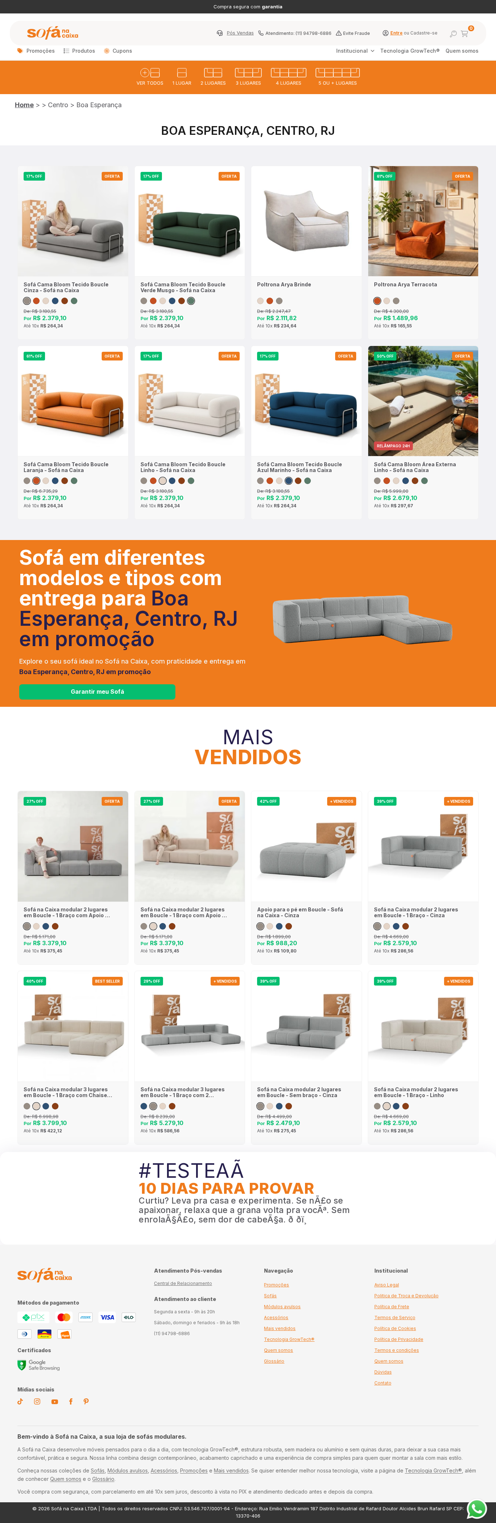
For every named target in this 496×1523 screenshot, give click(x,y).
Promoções (41, 51)
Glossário (274, 1361)
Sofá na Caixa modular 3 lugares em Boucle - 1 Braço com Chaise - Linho (67, 1092)
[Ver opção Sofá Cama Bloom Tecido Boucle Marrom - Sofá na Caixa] (64, 301)
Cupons (122, 51)
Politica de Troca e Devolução (406, 1295)
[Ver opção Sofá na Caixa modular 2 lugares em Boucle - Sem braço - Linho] (270, 1106)
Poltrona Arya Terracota (405, 284)
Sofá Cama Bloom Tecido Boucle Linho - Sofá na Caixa (183, 467)
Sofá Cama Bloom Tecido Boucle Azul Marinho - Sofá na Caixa (299, 467)
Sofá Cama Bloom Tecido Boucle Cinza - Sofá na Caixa (66, 287)
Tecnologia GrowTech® (410, 51)
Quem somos (462, 51)
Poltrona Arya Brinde (284, 284)
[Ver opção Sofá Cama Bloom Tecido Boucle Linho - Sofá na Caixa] (45, 301)
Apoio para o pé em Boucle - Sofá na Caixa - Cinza (300, 912)
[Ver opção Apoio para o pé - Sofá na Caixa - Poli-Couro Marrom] (288, 926)
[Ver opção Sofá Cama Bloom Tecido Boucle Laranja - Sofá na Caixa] (36, 301)
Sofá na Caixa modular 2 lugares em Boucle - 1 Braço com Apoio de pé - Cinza (67, 912)
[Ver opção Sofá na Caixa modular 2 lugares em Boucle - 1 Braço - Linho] (386, 926)
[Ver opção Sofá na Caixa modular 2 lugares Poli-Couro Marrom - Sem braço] (288, 1106)
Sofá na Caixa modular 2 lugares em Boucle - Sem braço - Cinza (299, 1092)
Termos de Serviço (394, 1317)
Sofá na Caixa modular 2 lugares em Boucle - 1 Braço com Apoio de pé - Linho (184, 912)
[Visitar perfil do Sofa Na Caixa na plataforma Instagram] (37, 1403)
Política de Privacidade (398, 1339)
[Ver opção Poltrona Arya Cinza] (279, 301)
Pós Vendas (240, 33)
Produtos (83, 51)
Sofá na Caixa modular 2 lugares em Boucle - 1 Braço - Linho (416, 1092)
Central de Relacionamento (183, 1283)
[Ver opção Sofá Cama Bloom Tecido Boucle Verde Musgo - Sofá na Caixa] (74, 301)
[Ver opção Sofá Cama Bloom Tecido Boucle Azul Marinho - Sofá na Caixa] (55, 301)
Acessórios (276, 1317)
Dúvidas (383, 1372)
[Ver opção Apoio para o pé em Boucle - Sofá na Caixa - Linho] (270, 926)
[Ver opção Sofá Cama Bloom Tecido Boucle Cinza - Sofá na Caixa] (27, 301)
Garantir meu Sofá (97, 691)
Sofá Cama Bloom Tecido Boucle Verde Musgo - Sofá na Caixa (183, 287)
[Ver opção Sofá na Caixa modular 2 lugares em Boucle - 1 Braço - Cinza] (377, 926)
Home (24, 105)
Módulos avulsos (282, 1306)
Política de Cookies (395, 1328)
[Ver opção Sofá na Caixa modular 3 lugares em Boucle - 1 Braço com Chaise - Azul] (45, 1106)
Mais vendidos (280, 1328)
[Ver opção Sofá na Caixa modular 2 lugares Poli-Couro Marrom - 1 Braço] (405, 926)
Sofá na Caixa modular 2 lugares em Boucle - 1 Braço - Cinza (416, 912)
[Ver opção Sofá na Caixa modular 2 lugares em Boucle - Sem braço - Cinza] (260, 1106)
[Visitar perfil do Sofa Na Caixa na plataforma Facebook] (71, 1403)
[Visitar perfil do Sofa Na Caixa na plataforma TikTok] (20, 1403)
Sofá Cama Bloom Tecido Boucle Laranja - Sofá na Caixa (66, 467)
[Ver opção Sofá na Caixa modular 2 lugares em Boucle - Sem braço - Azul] (279, 1106)
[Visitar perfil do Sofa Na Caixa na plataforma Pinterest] (86, 1403)
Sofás (270, 1295)
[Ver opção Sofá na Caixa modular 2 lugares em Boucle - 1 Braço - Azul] (396, 926)
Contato (382, 1383)
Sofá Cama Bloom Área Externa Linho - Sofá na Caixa (415, 467)
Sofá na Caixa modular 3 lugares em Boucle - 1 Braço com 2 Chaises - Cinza (183, 1092)
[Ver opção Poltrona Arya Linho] (260, 301)
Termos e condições (396, 1350)
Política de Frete (391, 1306)
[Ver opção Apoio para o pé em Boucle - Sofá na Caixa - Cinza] (260, 926)
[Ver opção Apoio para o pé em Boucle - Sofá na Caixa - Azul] (279, 926)
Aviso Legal (386, 1285)
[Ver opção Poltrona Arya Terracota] (270, 301)
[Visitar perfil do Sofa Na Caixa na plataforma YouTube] (54, 1402)
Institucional (352, 51)
